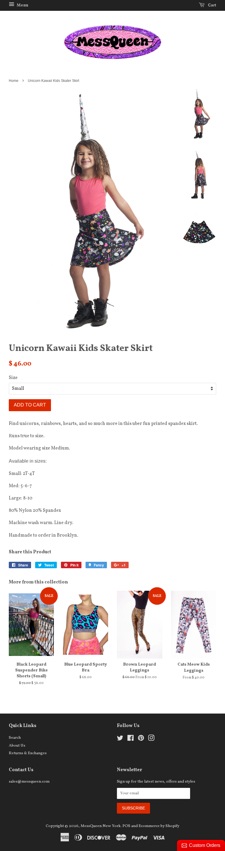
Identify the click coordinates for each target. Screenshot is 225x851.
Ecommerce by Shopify (159, 826)
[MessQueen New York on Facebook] (130, 739)
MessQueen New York (101, 826)
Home (13, 81)
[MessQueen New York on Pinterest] (141, 739)
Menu (22, 5)
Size (13, 378)
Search (15, 737)
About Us (17, 745)
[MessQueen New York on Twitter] (120, 739)
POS (126, 826)
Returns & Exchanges (28, 753)
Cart (211, 5)
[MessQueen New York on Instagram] (151, 739)
